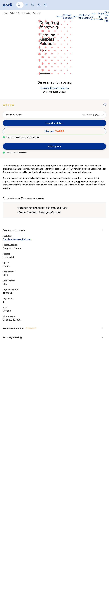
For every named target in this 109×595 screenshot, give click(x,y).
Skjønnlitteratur (24, 13)
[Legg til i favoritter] (104, 105)
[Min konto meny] (39, 5)
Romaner (37, 13)
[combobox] (19, 5)
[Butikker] (26, 5)
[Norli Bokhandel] (7, 4)
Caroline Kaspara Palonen (54, 88)
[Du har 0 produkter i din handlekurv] (45, 5)
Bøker (12, 13)
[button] (33, 5)
